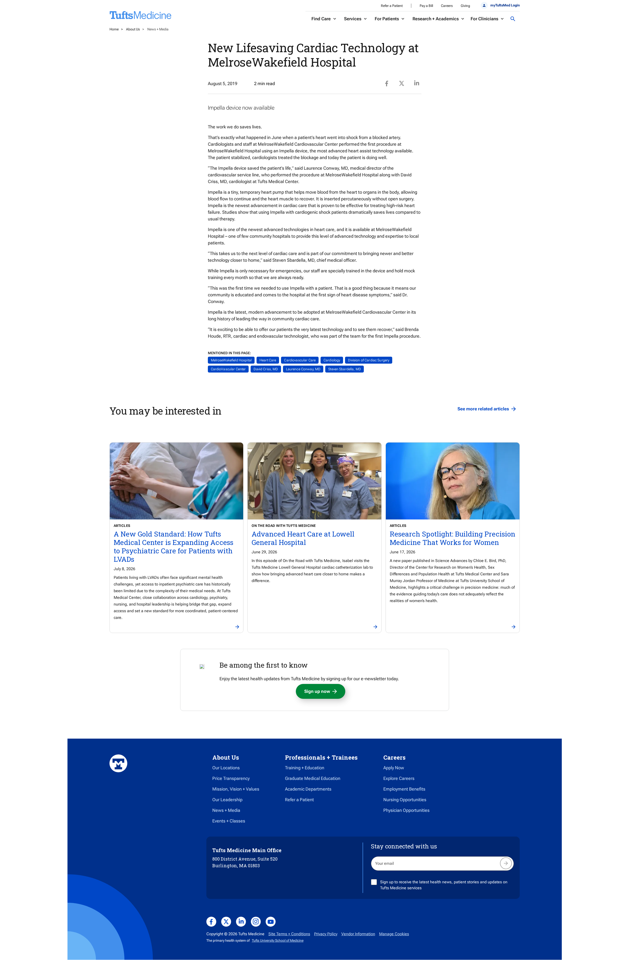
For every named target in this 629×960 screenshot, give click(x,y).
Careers (447, 6)
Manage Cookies (394, 934)
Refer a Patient (392, 6)
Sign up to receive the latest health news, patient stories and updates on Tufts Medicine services (443, 885)
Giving (465, 6)
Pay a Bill (426, 6)
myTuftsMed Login (505, 5)
